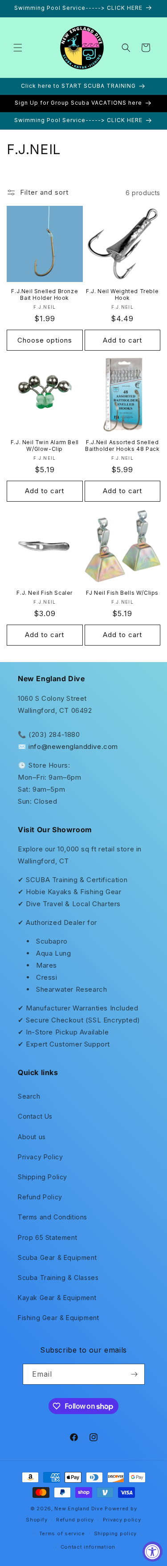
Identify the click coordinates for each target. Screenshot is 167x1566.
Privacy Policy (40, 1157)
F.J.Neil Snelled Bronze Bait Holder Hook (44, 295)
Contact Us (35, 1116)
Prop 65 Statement (47, 1237)
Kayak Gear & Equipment (57, 1297)
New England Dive (78, 1508)
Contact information (88, 1547)
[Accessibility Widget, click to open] (153, 1551)
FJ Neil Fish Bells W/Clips (122, 592)
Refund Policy (40, 1197)
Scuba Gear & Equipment (57, 1257)
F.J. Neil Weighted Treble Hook (122, 295)
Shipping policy (115, 1533)
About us (32, 1137)
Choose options (44, 340)
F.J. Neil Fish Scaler (44, 592)
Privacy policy (122, 1520)
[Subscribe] (134, 1374)
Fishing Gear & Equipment (58, 1317)
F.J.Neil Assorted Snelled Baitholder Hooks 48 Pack (122, 446)
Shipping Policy (42, 1177)
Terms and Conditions (52, 1217)
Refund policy (75, 1520)
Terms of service (62, 1533)
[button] (18, 47)
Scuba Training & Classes (58, 1277)
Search (29, 1096)
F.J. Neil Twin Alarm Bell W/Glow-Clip (45, 446)
